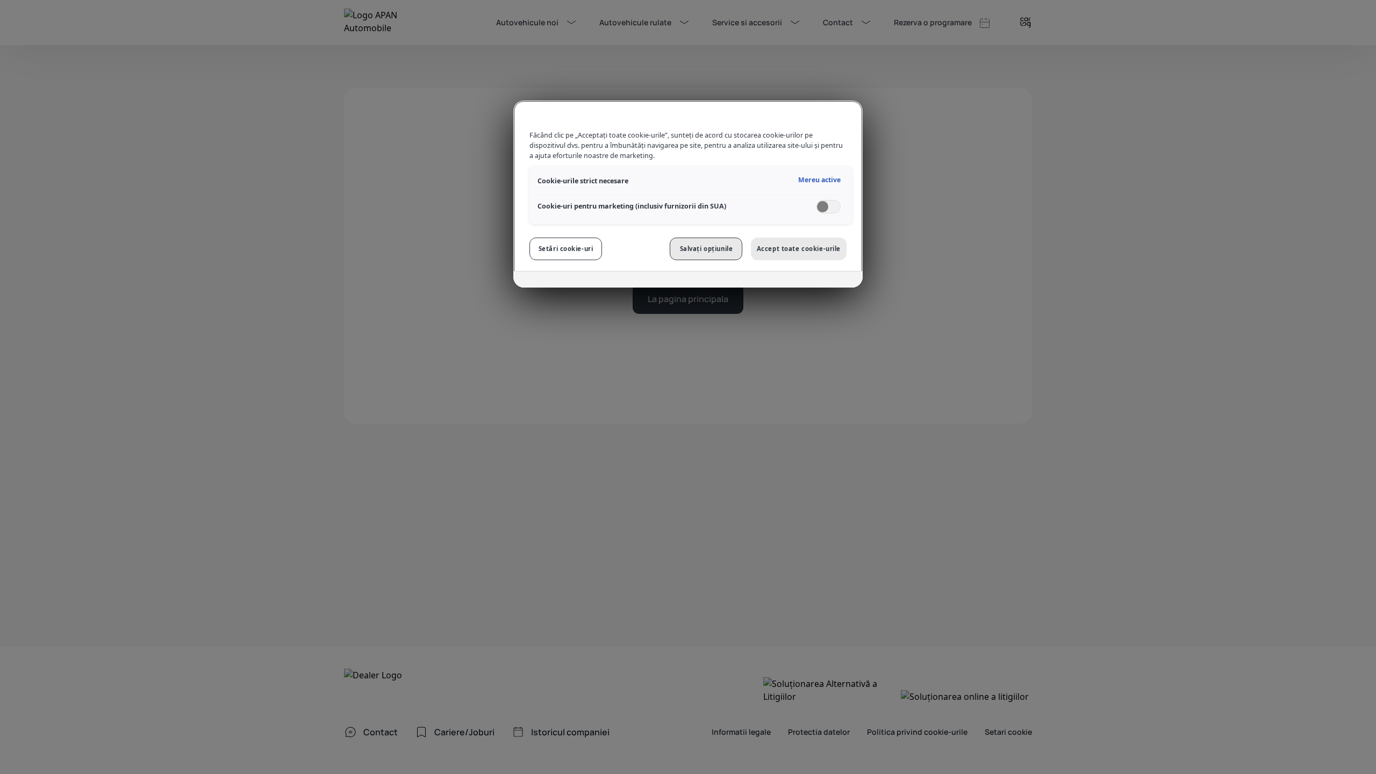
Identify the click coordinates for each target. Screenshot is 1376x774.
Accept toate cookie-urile (799, 249)
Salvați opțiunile (706, 249)
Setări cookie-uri (566, 249)
